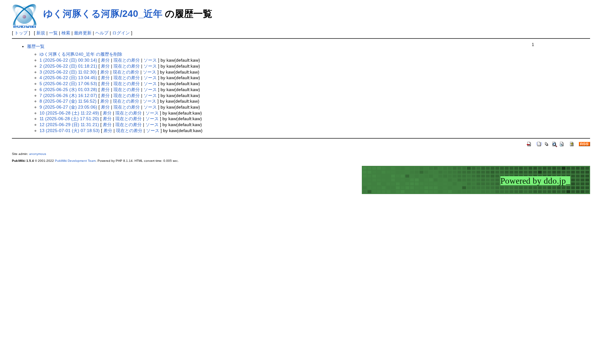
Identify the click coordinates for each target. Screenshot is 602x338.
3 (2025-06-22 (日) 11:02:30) (68, 71)
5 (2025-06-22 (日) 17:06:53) (68, 83)
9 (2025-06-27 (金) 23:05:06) (68, 107)
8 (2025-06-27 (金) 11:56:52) (68, 101)
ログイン (121, 32)
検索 (65, 32)
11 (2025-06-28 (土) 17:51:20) (69, 118)
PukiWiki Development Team (75, 160)
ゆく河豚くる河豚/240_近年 (102, 13)
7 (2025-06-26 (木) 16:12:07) (68, 95)
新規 (40, 32)
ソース (150, 60)
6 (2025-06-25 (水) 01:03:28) (68, 89)
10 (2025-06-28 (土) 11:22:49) (69, 112)
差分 (105, 60)
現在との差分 (127, 60)
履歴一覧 (36, 46)
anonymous (37, 154)
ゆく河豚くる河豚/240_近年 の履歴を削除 (81, 54)
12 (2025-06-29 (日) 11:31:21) (69, 124)
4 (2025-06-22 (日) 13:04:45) (68, 77)
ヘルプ (101, 32)
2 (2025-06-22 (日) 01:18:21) (68, 66)
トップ (21, 32)
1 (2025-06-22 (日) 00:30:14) (68, 60)
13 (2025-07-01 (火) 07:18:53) (70, 130)
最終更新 (83, 32)
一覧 (53, 32)
